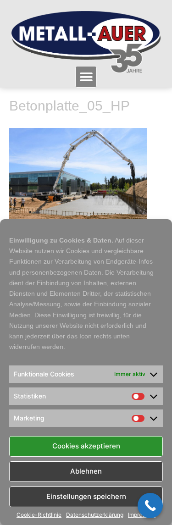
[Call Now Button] (150, 505)
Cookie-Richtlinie (39, 515)
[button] (86, 77)
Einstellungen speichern (86, 496)
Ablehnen (86, 471)
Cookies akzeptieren (86, 446)
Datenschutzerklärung (94, 515)
